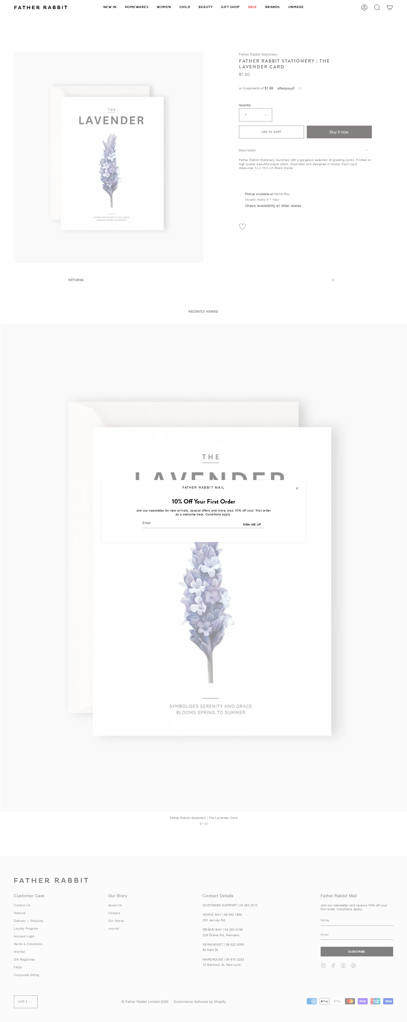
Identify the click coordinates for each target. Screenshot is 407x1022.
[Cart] (389, 7)
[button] (137, 7)
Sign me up (252, 524)
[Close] (297, 488)
